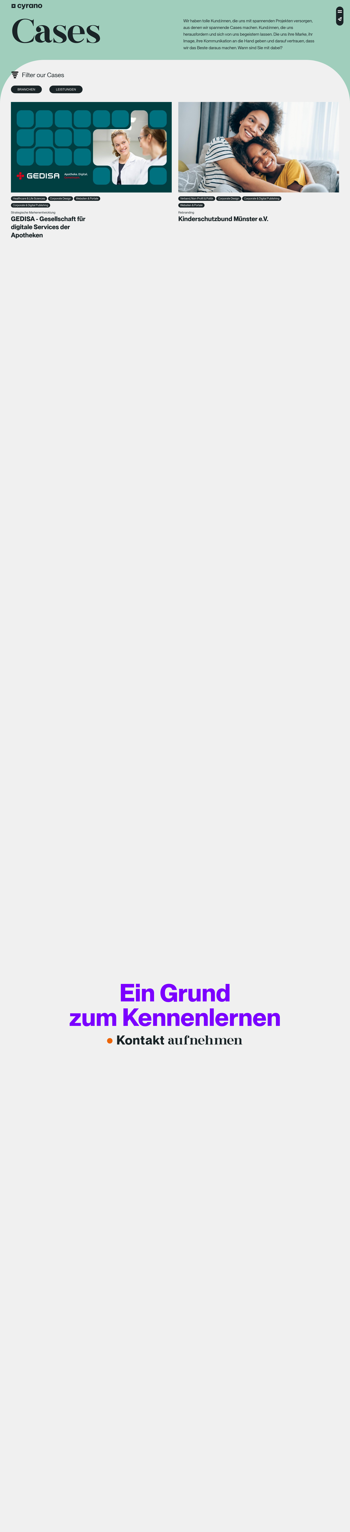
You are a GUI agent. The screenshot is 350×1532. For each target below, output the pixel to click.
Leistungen (66, 89)
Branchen (26, 89)
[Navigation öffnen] (339, 11)
